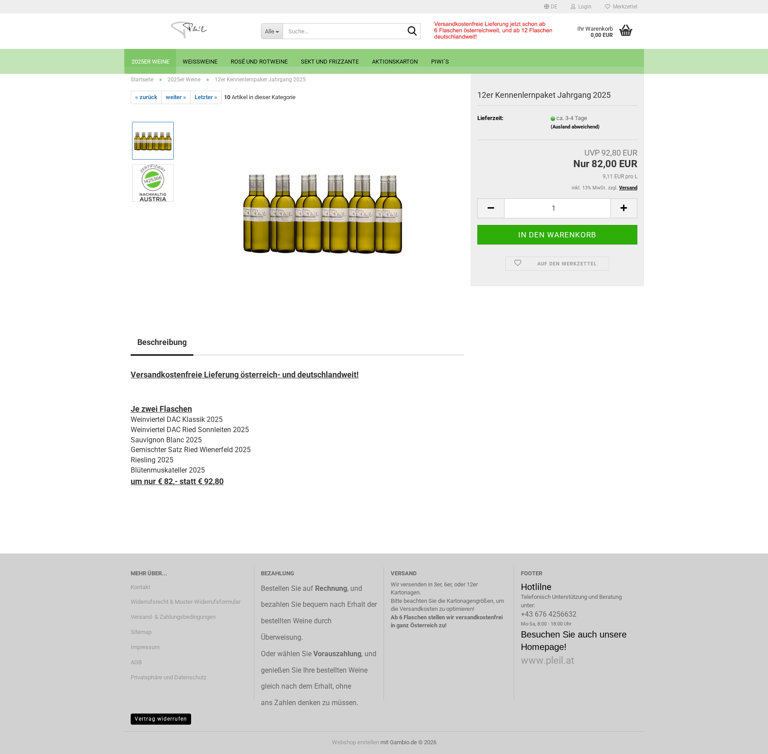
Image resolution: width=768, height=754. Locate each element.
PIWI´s (440, 61)
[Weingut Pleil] (189, 31)
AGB (136, 662)
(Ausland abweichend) (575, 127)
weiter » (176, 97)
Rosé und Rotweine (259, 61)
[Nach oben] (743, 740)
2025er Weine (150, 61)
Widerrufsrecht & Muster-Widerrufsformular (185, 601)
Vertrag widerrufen (161, 719)
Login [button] (584, 7)
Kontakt (140, 587)
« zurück (146, 97)
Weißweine (200, 61)
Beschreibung (162, 342)
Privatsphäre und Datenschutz (168, 677)
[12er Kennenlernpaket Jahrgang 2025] (323, 204)
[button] (550, 6)
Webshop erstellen (355, 742)
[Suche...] (412, 32)
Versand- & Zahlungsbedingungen (173, 617)
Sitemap (141, 632)
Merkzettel (623, 7)
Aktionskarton (395, 61)
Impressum (145, 647)
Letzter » (206, 97)
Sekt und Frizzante (330, 61)
